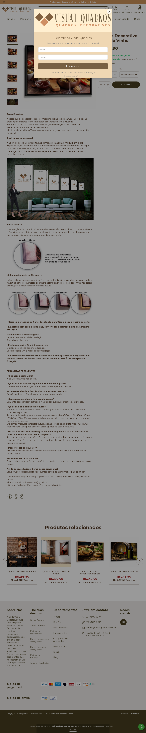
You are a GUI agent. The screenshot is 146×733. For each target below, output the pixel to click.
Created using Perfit (73, 76)
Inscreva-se (73, 66)
